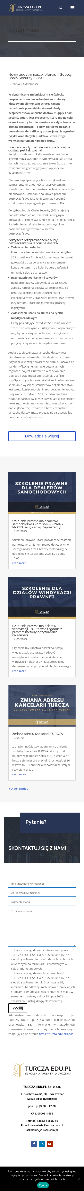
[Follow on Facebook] (34, 1144)
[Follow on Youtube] (50, 1144)
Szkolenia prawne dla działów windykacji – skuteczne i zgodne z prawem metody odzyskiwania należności (37, 630)
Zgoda (43, 1185)
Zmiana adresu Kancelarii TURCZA (37, 734)
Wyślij (18, 1008)
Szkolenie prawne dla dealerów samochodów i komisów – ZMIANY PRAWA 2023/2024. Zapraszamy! (37, 524)
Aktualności (30, 84)
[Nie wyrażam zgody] (79, 1179)
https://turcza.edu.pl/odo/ (56, 1034)
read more (19, 563)
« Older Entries (18, 788)
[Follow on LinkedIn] (42, 1144)
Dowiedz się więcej (42, 436)
